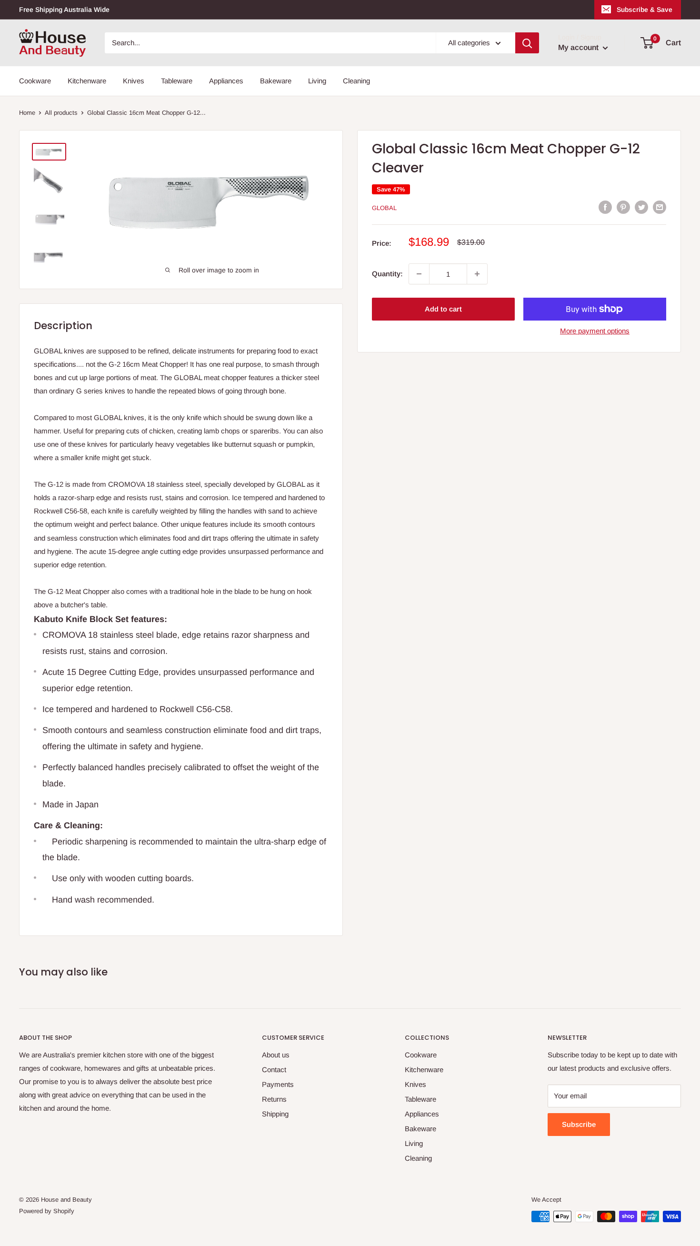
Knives (133, 81)
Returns (274, 1099)
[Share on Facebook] (605, 207)
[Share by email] (659, 207)
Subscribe (579, 1124)
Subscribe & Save (644, 9)
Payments (278, 1084)
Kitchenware (87, 81)
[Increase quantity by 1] (477, 274)
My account (579, 47)
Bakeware (275, 81)
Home (27, 112)
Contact (274, 1069)
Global (384, 207)
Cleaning (356, 81)
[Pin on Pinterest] (623, 207)
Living (317, 81)
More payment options (595, 331)
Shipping (275, 1114)
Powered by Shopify (46, 1211)
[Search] (527, 42)
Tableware (176, 81)
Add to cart (443, 309)
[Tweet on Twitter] (641, 207)
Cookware (35, 81)
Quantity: (387, 274)
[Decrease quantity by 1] (419, 274)
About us (276, 1055)
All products (61, 112)
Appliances (226, 81)
